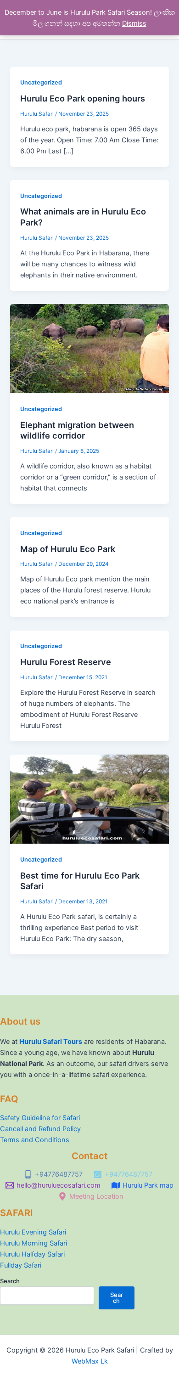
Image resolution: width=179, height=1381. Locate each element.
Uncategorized (41, 82)
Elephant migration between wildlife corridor (77, 430)
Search (10, 1281)
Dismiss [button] (134, 23)
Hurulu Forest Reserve (65, 662)
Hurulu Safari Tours (50, 1041)
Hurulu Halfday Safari (32, 1254)
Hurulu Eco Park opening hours (82, 98)
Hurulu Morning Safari (33, 1243)
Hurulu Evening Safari (33, 1232)
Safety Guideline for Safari (40, 1118)
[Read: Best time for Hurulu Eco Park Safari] (89, 799)
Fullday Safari (20, 1265)
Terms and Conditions (34, 1140)
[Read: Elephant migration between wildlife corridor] (89, 348)
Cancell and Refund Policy (40, 1129)
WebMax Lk (90, 1361)
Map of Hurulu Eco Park (67, 549)
